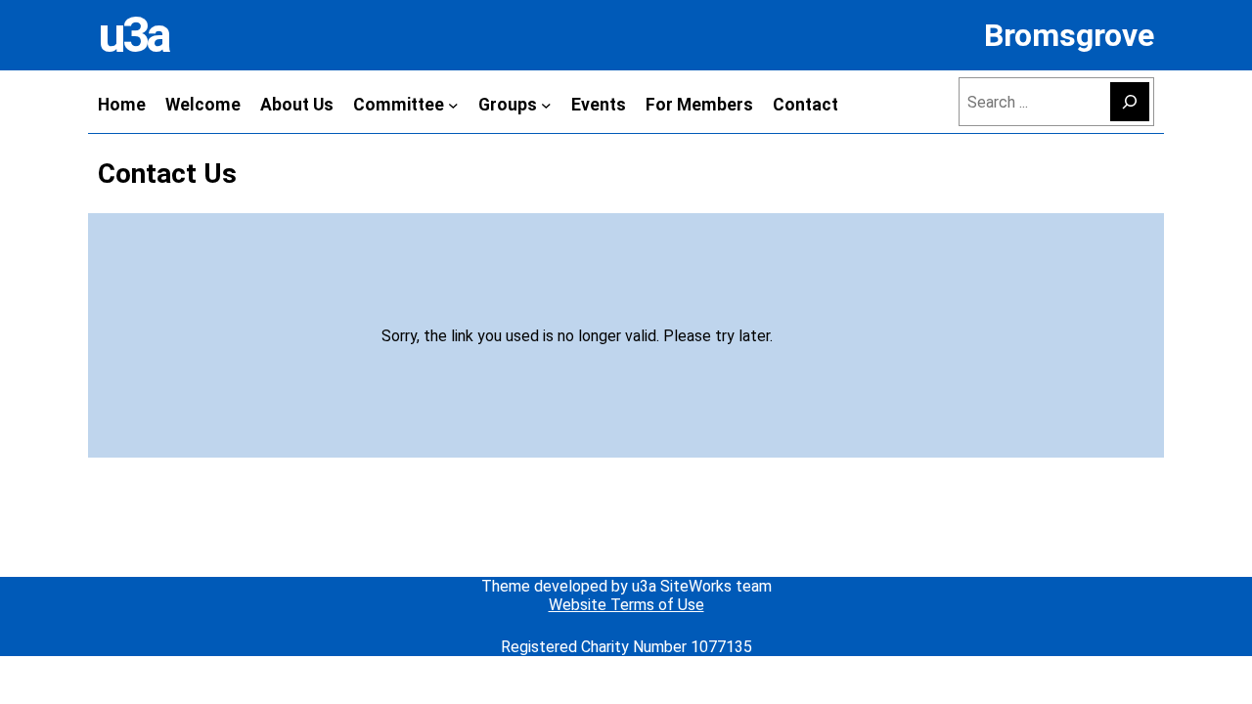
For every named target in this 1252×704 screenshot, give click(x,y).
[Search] (1129, 101)
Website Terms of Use (626, 604)
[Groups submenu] (546, 104)
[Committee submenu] (453, 104)
